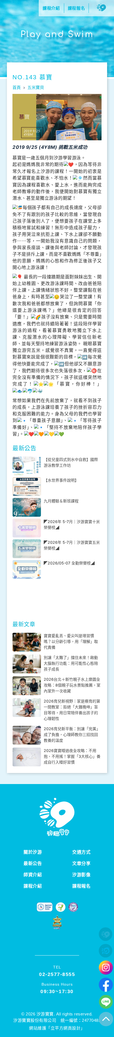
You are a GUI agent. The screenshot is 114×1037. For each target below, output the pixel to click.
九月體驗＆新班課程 (61, 500)
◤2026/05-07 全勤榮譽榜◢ (69, 563)
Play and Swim (57, 34)
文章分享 (81, 863)
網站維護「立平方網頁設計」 (57, 1028)
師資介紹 (33, 874)
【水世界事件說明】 (61, 480)
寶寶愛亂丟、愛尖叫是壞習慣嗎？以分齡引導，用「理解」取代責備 (71, 641)
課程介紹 (33, 886)
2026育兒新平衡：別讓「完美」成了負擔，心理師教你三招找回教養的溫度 (72, 734)
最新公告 (33, 863)
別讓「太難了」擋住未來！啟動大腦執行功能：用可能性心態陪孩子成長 (71, 663)
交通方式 (81, 852)
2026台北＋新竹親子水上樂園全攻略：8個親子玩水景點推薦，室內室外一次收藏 (72, 685)
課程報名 (81, 886)
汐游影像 (81, 874)
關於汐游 (33, 852)
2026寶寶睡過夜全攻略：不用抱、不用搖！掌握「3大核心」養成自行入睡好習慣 (72, 756)
